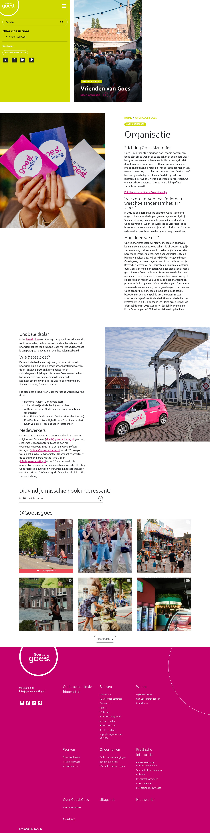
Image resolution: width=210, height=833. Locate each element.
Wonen (141, 686)
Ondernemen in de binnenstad (77, 689)
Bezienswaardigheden (110, 716)
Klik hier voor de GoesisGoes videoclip (145, 192)
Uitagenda (107, 799)
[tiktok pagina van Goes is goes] (31, 60)
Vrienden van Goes (16, 36)
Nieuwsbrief (145, 799)
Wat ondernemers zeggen (112, 766)
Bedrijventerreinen (109, 762)
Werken (69, 749)
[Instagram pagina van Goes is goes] (5, 60)
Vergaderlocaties (71, 766)
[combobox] (34, 22)
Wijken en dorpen (144, 694)
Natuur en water (107, 721)
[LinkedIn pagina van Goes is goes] (23, 60)
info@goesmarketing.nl (33, 461)
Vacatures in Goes (71, 762)
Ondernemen (110, 749)
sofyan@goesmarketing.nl (45, 450)
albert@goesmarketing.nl (60, 439)
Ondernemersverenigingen (113, 757)
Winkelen (104, 712)
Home (128, 117)
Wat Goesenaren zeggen (148, 699)
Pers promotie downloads (148, 788)
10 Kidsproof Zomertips (111, 699)
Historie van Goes (108, 725)
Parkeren (140, 774)
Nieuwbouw (142, 703)
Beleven (106, 686)
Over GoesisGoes (15, 31)
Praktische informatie (15, 52)
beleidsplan (32, 339)
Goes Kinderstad (144, 783)
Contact (69, 819)
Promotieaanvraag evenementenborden (146, 764)
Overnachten (106, 703)
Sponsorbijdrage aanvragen (149, 770)
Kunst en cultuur (107, 730)
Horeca (103, 708)
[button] (64, 6)
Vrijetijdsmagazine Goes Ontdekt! (111, 736)
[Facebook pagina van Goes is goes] (14, 60)
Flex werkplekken (71, 757)
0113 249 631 (26, 687)
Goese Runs (105, 694)
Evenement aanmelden (147, 779)
